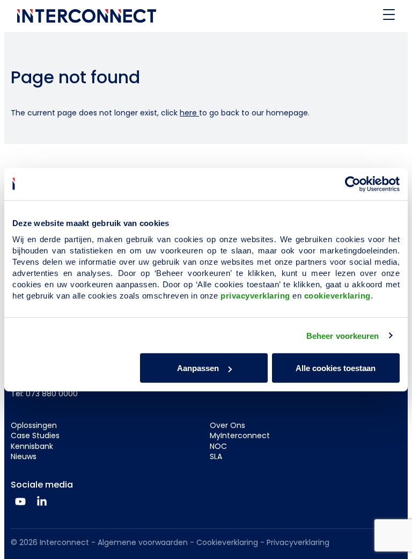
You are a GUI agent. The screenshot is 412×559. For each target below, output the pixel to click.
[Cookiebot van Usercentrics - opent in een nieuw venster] (353, 184)
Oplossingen (34, 425)
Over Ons (227, 425)
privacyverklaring (255, 295)
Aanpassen (198, 368)
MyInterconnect (240, 435)
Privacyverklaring (298, 542)
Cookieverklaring (227, 542)
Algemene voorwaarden (143, 542)
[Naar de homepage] (86, 16)
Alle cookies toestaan (336, 368)
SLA (216, 456)
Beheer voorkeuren (342, 335)
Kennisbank (32, 446)
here (189, 112)
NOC (218, 446)
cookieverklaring (337, 295)
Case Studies (35, 435)
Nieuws (23, 456)
